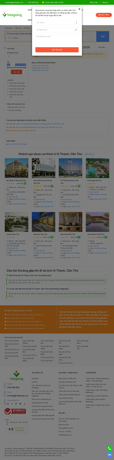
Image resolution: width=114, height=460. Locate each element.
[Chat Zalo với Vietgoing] (109, 455)
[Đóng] (79, 9)
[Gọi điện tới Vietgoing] (109, 448)
